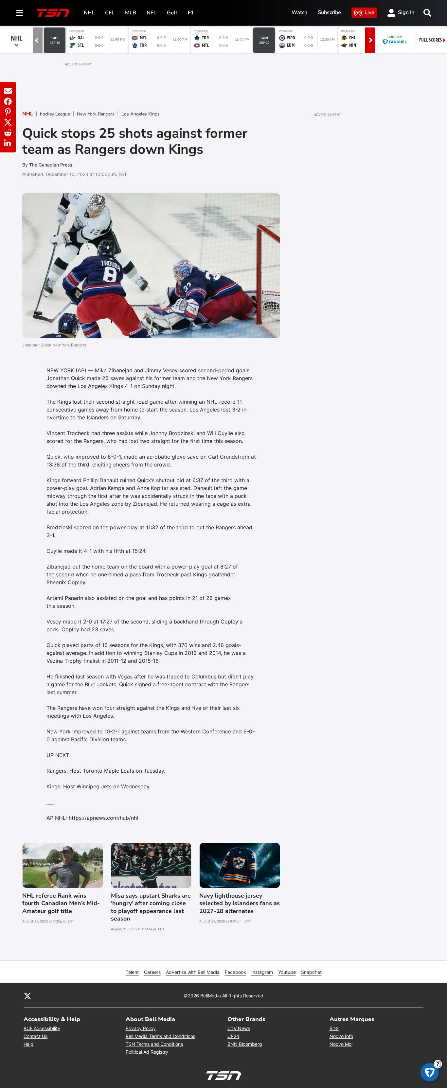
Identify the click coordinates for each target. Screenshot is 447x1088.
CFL (110, 12)
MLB (130, 12)
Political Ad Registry (147, 1052)
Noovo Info (341, 1036)
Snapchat (311, 972)
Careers (152, 972)
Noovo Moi (341, 1044)
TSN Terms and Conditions (154, 1044)
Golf (172, 12)
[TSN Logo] (53, 13)
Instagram (262, 972)
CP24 (233, 1036)
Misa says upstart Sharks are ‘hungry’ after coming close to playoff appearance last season (151, 907)
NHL (89, 12)
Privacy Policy (141, 1028)
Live (369, 12)
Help (28, 1044)
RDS (334, 1028)
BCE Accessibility (42, 1028)
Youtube (287, 972)
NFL (151, 12)
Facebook (235, 972)
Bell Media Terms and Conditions (160, 1036)
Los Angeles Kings (140, 114)
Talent (132, 972)
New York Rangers (96, 114)
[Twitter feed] (27, 996)
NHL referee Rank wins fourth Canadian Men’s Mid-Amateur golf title (61, 903)
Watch (299, 12)
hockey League (55, 114)
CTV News (238, 1028)
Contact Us (35, 1036)
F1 (191, 12)
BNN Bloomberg (244, 1044)
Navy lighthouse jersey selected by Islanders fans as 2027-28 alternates (239, 903)
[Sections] (19, 12)
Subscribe (329, 12)
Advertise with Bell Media (193, 972)
